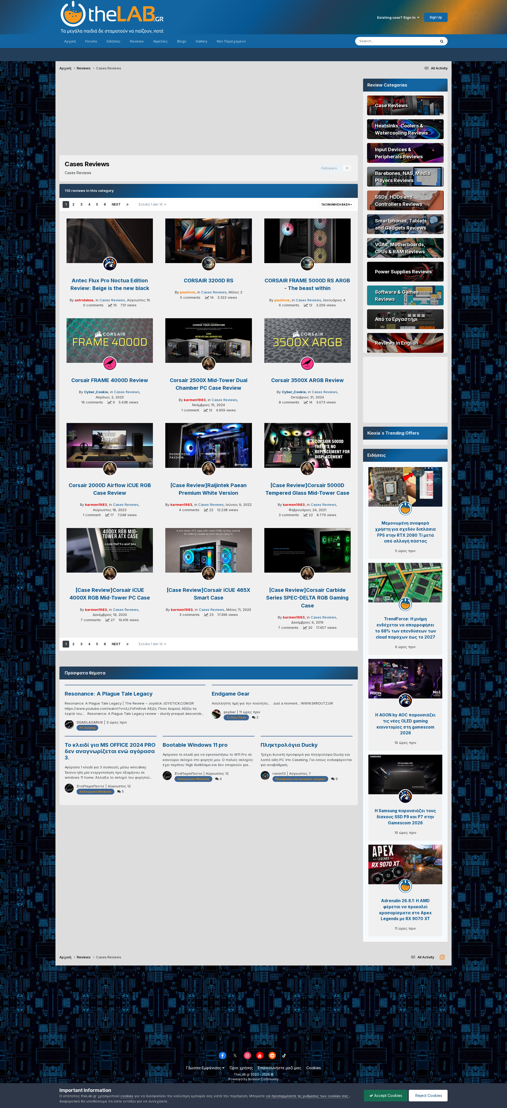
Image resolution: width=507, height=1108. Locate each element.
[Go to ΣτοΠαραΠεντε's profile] (69, 788)
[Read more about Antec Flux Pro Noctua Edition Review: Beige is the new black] (110, 240)
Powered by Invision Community (253, 1079)
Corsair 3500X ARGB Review (307, 380)
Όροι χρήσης (241, 1068)
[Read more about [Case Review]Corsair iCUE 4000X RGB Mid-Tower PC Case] (110, 550)
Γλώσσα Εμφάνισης (204, 1068)
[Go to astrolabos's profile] (110, 264)
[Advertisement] (208, 116)
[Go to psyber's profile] (216, 714)
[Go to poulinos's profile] (208, 264)
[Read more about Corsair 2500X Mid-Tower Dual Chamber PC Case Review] (208, 340)
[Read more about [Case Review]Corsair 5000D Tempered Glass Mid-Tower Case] (307, 445)
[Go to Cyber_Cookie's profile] (110, 363)
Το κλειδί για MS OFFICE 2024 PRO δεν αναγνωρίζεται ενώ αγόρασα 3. (110, 751)
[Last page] (127, 204)
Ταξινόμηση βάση (335, 204)
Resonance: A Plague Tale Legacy (109, 694)
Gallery (201, 41)
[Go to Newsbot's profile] (405, 509)
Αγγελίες (160, 41)
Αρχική (70, 41)
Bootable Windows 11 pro (195, 745)
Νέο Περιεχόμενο (231, 41)
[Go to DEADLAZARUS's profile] (69, 724)
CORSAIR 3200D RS (208, 280)
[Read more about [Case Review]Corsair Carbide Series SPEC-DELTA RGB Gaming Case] (307, 550)
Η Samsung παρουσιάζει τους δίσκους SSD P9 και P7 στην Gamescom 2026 (405, 816)
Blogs (181, 41)
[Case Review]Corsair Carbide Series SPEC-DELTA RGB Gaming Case (307, 598)
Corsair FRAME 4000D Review (109, 380)
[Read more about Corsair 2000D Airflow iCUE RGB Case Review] (110, 445)
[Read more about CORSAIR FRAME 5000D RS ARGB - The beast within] (307, 240)
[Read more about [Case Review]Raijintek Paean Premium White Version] (208, 445)
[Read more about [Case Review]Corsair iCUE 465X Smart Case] (208, 550)
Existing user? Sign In (397, 17)
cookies (126, 1096)
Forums (91, 41)
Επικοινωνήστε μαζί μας (279, 1068)
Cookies (313, 1068)
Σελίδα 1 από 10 (151, 204)
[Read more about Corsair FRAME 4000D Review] (110, 340)
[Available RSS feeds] (442, 957)
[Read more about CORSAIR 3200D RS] (208, 240)
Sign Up (436, 17)
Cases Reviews (112, 300)
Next (116, 204)
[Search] (442, 41)
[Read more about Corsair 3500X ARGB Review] (307, 340)
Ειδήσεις (113, 41)
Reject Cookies (428, 1095)
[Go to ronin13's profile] (265, 775)
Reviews (137, 41)
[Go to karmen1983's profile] (208, 363)
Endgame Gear (231, 694)
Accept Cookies (387, 1095)
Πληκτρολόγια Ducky (289, 745)
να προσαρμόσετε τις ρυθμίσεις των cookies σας (307, 1096)
